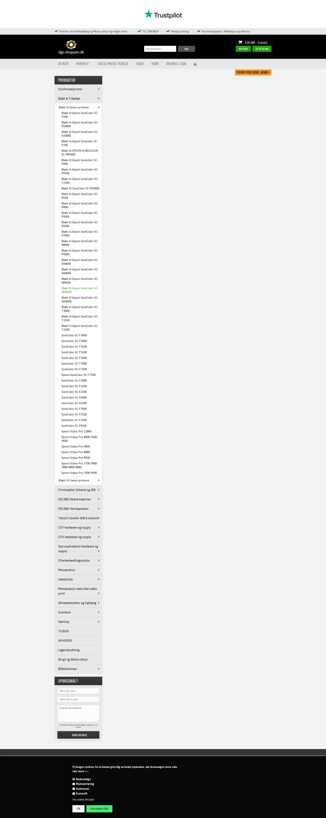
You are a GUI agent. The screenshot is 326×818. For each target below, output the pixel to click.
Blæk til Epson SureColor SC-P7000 (80, 233)
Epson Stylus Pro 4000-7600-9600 (80, 438)
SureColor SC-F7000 (74, 408)
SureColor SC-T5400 (74, 357)
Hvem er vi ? (83, 63)
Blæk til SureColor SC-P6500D (81, 188)
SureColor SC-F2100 (74, 386)
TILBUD (63, 631)
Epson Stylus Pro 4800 (76, 446)
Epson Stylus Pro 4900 (76, 457)
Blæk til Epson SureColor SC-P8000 (80, 242)
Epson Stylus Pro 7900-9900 (79, 472)
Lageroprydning (69, 650)
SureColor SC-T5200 (74, 352)
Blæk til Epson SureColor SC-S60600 (80, 271)
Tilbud (140, 63)
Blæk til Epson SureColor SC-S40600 (80, 261)
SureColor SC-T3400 (74, 335)
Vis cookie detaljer (83, 799)
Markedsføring (85, 783)
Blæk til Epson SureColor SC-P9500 (80, 171)
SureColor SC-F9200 (74, 425)
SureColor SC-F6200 (74, 403)
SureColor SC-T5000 (74, 340)
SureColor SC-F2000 (74, 380)
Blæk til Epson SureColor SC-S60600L (80, 299)
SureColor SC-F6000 (74, 397)
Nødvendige (83, 779)
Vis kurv (243, 49)
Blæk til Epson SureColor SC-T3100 (80, 318)
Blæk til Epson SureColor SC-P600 (80, 195)
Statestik (81, 793)
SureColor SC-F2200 (74, 391)
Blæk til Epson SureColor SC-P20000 (80, 133)
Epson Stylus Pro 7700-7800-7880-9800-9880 (80, 465)
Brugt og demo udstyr (73, 659)
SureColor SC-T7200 (74, 369)
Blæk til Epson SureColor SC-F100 (80, 114)
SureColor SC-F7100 (74, 414)
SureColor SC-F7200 (74, 420)
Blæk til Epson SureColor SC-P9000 (80, 252)
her (87, 771)
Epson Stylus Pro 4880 (76, 452)
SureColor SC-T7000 (74, 363)
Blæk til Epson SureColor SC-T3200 (80, 327)
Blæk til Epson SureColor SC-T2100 (80, 180)
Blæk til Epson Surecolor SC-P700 (80, 143)
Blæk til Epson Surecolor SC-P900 (80, 161)
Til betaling (262, 49)
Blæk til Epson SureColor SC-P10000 (80, 124)
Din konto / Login (176, 63)
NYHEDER (65, 640)
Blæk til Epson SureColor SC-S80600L (80, 290)
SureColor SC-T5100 (74, 346)
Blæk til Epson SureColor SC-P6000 (80, 224)
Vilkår (155, 63)
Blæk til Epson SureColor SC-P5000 (80, 214)
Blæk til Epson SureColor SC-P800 (80, 205)
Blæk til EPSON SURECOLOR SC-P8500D (80, 152)
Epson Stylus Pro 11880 (76, 431)
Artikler (63, 63)
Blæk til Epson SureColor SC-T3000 (80, 308)
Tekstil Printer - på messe (113, 63)
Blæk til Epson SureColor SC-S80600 (80, 280)
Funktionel (82, 788)
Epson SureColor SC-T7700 (78, 374)
